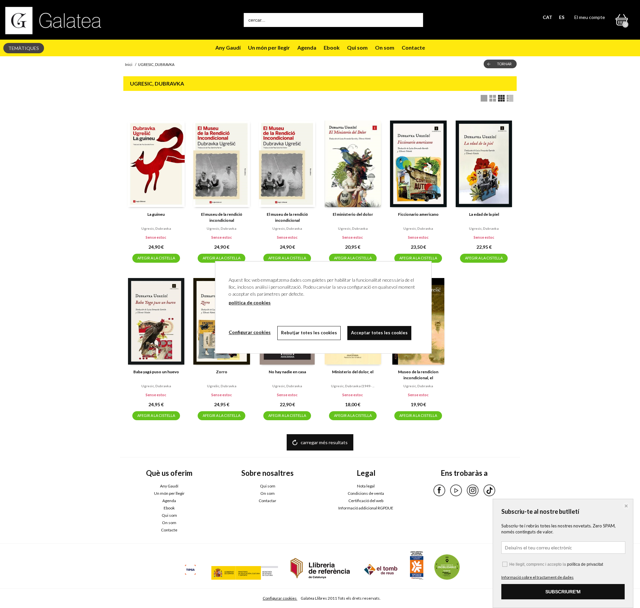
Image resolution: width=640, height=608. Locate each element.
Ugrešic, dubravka (221, 386)
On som (384, 47)
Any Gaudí (228, 47)
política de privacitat (585, 564)
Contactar (267, 500)
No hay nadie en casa (287, 371)
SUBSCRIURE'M (563, 591)
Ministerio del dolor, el (352, 371)
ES (561, 17)
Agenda (306, 47)
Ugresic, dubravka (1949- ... (352, 386)
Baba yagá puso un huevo (156, 371)
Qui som (357, 47)
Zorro (221, 371)
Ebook (332, 47)
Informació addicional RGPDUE (365, 507)
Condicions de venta (366, 493)
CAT (547, 17)
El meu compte (589, 17)
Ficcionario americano (418, 214)
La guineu (156, 214)
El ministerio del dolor (353, 214)
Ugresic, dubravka (156, 228)
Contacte (413, 47)
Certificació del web (365, 500)
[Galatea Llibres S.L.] (53, 20)
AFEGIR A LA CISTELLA (156, 258)
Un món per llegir (269, 47)
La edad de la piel (484, 214)
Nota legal (366, 485)
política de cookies (250, 302)
